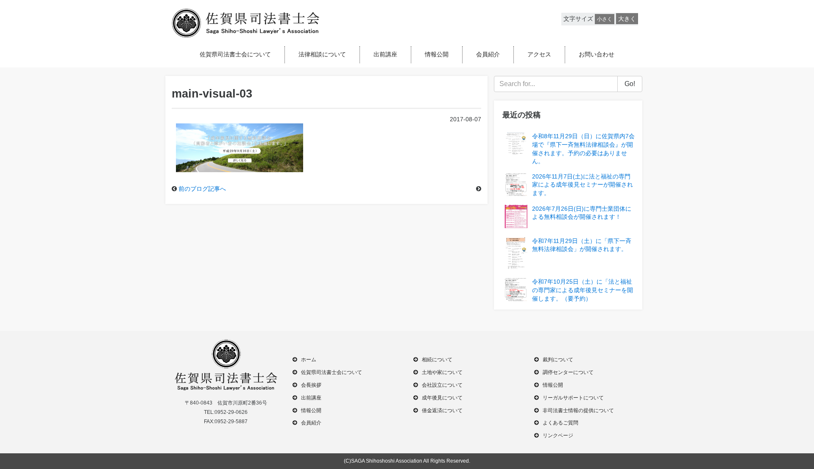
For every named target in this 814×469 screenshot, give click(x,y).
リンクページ (558, 435)
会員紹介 (488, 54)
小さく (604, 19)
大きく (627, 18)
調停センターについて (568, 372)
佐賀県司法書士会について (235, 54)
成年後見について (442, 398)
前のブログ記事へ (202, 188)
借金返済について (442, 410)
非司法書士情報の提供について (578, 410)
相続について (437, 360)
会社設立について (442, 385)
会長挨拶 (311, 385)
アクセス (539, 54)
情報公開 (437, 54)
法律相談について (322, 54)
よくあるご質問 (560, 423)
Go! (629, 83)
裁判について (558, 360)
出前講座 (385, 54)
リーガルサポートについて (573, 398)
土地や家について (442, 372)
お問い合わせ (596, 54)
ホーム (308, 360)
